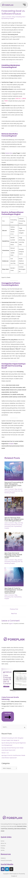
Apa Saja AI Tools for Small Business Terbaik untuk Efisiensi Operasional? (13, 590)
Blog (13, 16)
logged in (11, 623)
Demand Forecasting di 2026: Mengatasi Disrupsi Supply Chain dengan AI (14, 484)
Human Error (8, 153)
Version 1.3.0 (5, 752)
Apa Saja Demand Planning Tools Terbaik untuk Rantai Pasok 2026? (13, 555)
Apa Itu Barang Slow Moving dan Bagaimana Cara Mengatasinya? (14, 519)
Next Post (14, 613)
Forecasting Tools (20, 16)
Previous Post (14, 609)
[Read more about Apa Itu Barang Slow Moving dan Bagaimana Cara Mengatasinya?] (14, 506)
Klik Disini (8, 713)
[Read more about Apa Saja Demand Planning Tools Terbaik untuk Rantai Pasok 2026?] (14, 541)
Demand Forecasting (16, 524)
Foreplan (11, 443)
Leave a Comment (6, 16)
